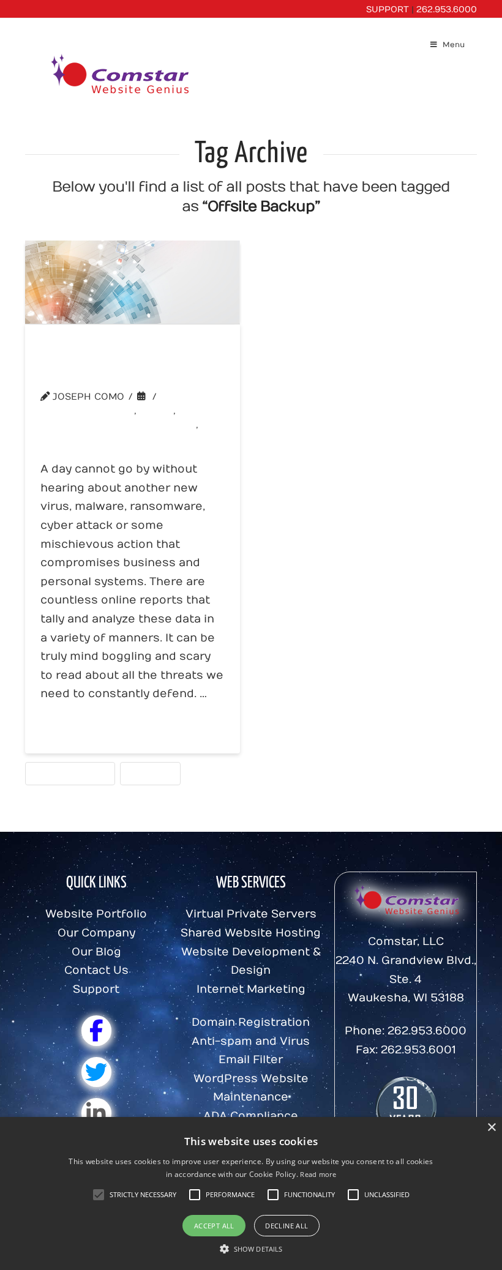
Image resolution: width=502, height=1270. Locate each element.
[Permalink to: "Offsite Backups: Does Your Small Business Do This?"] (132, 282)
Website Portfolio (96, 914)
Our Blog (96, 952)
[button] (143, 1194)
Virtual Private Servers (251, 914)
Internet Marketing (251, 989)
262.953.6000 (446, 9)
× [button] (491, 1127)
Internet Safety (91, 410)
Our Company (96, 933)
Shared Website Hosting (251, 933)
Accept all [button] (214, 1225)
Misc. (160, 410)
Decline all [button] (286, 1225)
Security (150, 773)
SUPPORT (387, 9)
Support (96, 989)
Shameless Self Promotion (122, 424)
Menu (454, 44)
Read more (318, 1174)
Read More (80, 728)
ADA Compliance (250, 1116)
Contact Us (96, 970)
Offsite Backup (70, 773)
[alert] (251, 1193)
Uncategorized (88, 439)
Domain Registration (251, 1022)
